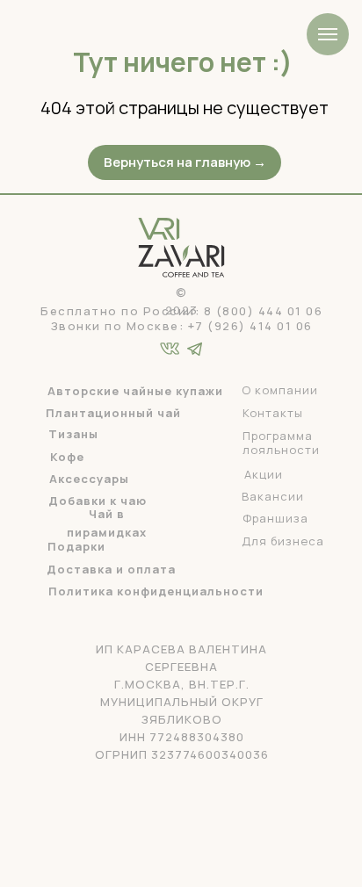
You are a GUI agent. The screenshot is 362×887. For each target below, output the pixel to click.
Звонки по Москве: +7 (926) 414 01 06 (182, 326)
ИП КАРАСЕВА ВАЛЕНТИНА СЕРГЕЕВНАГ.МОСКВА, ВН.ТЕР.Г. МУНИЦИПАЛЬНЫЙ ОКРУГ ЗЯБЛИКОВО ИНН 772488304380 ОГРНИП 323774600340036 (182, 701)
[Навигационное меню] (327, 34)
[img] (194, 349)
